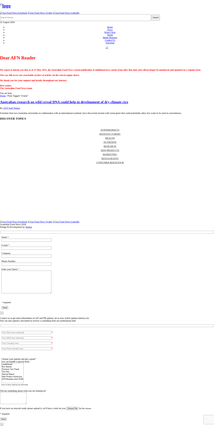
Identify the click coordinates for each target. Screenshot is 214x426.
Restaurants (110, 158)
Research (110, 146)
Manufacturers (109, 134)
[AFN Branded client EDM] (12, 379)
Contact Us (110, 40)
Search (156, 17)
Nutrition (110, 142)
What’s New (110, 32)
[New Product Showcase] (12, 377)
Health (110, 138)
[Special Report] (12, 374)
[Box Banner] (12, 367)
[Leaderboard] (12, 364)
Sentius (28, 227)
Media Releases (110, 37)
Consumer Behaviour (110, 162)
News (110, 30)
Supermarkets (110, 130)
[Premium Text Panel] (12, 369)
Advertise (110, 43)
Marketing (110, 154)
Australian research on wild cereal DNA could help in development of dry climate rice (64, 102)
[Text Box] (12, 372)
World (110, 35)
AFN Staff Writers (11, 108)
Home (110, 27)
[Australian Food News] (5, 5)
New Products (110, 150)
